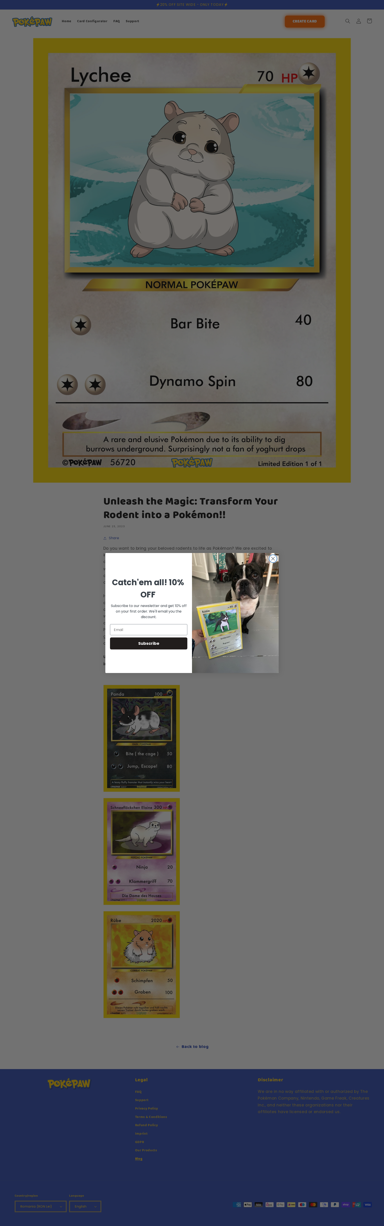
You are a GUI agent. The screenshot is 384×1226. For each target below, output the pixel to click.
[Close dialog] (273, 559)
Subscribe (148, 643)
